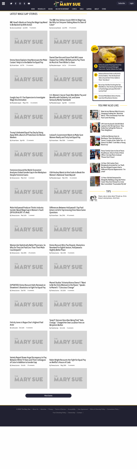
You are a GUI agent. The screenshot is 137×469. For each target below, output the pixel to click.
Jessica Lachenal (16, 28)
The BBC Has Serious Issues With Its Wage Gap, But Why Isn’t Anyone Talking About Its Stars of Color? (67, 22)
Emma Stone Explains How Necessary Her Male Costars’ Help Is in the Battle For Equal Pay (28, 61)
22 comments (30, 140)
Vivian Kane (15, 65)
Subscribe (121, 3)
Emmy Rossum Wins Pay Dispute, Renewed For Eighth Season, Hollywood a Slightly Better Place (67, 247)
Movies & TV (41, 9)
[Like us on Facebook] (15, 5)
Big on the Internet (62, 9)
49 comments (70, 215)
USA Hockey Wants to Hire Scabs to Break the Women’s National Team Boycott (67, 173)
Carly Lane (15, 328)
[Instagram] (20, 5)
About (97, 9)
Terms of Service (60, 409)
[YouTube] (29, 5)
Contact (79, 412)
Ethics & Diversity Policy (97, 409)
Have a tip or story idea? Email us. (110, 196)
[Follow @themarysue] (11, 5)
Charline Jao (54, 328)
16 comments (34, 103)
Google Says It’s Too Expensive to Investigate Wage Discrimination (27, 98)
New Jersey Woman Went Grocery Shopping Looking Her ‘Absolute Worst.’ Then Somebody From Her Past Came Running (112, 114)
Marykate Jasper (56, 65)
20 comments (32, 253)
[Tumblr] (24, 5)
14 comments (29, 65)
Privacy (50, 409)
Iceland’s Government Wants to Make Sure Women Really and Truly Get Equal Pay (66, 136)
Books (50, 9)
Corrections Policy (113, 409)
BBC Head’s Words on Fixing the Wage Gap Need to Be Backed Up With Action (28, 23)
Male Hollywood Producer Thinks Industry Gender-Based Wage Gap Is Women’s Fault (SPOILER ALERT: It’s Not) (26, 210)
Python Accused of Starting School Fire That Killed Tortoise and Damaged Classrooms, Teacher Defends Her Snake (110, 67)
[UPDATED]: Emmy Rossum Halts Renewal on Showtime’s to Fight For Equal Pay (28, 286)
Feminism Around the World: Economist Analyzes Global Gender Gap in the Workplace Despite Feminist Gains (28, 172)
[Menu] (3, 3)
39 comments (72, 28)
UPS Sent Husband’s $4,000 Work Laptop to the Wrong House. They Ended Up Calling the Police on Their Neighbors (112, 127)
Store (104, 9)
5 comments (70, 140)
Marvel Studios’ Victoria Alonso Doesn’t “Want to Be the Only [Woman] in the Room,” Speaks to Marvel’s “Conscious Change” (67, 285)
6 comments (72, 103)
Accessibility (72, 409)
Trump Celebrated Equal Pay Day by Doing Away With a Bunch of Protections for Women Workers (27, 135)
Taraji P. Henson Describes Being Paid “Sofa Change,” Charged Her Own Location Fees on (66, 322)
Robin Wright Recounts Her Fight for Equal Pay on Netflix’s (67, 361)
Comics (74, 9)
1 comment (31, 178)
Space (81, 9)
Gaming (89, 9)
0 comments (71, 253)
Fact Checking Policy (59, 412)
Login (131, 3)
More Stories (48, 396)
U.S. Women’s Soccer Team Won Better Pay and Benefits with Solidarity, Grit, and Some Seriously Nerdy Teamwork (67, 97)
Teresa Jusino (16, 178)
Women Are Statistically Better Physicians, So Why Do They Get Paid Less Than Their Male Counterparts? (28, 247)
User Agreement (83, 409)
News (33, 9)
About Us (35, 409)
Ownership (71, 412)
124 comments (72, 65)
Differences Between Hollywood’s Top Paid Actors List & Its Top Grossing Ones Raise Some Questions (67, 210)
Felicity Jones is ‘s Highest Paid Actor (26, 323)
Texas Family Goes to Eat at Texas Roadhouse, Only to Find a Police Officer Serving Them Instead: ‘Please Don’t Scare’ (112, 154)
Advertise (43, 409)
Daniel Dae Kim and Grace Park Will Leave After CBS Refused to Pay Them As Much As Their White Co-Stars (67, 60)
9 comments (33, 28)
